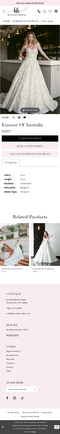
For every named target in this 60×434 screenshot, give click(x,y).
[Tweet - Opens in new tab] (13, 117)
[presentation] (14, 244)
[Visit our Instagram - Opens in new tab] (14, 398)
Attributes (10, 162)
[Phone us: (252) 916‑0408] (39, 11)
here (34, 431)
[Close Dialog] (3, 427)
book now (12, 335)
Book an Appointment (30, 146)
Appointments (13, 351)
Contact (10, 363)
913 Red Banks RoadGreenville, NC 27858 (16, 301)
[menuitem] (4, 11)
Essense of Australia (26, 21)
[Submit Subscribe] (34, 389)
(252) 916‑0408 (14, 308)
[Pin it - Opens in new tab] (19, 117)
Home (6, 21)
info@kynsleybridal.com (18, 313)
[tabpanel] (30, 69)
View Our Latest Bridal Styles (30, 2)
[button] (4, 11)
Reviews (10, 359)
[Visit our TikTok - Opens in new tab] (22, 398)
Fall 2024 (47, 21)
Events (9, 367)
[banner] (17, 11)
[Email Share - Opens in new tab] (25, 117)
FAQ (8, 371)
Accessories (12, 355)
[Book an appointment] (56, 11)
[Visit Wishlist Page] (50, 11)
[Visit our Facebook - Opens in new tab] (7, 398)
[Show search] (45, 11)
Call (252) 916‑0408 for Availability (30, 154)
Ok (57, 427)
